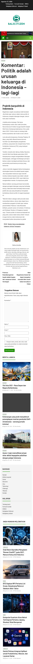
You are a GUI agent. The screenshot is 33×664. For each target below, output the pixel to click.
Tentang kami (9, 4)
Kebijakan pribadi (23, 6)
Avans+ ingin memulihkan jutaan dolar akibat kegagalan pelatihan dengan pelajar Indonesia (15, 455)
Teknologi (5, 486)
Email (6, 330)
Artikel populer (7, 477)
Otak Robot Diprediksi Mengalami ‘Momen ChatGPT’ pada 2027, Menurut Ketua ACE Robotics (15, 552)
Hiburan (5, 491)
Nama (6, 324)
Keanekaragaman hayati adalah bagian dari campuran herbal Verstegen (9, 277)
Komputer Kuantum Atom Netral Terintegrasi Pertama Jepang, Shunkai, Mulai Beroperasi (15, 619)
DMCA (26, 4)
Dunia (4, 479)
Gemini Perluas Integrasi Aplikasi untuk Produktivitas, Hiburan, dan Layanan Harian (15, 653)
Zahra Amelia (6, 97)
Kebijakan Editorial (11, 6)
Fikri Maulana (18, 557)
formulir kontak (19, 4)
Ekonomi (3, 60)
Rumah (5, 475)
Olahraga (5, 488)
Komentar (7, 300)
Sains (4, 614)
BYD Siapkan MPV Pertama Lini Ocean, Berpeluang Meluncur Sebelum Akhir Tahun (14, 586)
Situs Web (7, 336)
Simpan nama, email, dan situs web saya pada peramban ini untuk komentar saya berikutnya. (16, 344)
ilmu (4, 484)
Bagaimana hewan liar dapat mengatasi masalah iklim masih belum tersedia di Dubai (23, 278)
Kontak (5, 493)
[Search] (30, 37)
